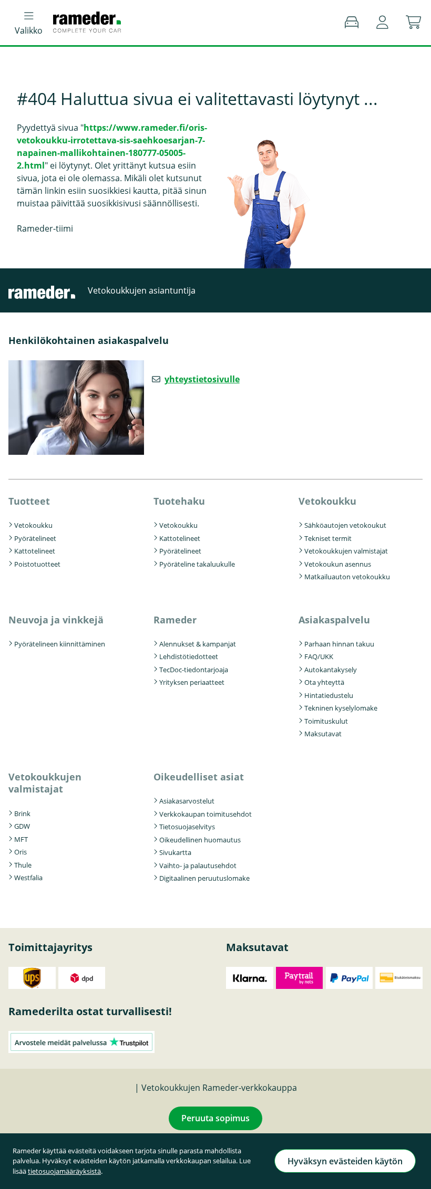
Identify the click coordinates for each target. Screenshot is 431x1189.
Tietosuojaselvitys (187, 826)
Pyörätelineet (35, 538)
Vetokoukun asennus (337, 564)
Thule (23, 865)
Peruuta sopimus (215, 1118)
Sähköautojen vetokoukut (345, 525)
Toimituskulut (326, 721)
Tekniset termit (328, 538)
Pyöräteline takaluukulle (197, 564)
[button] (382, 22)
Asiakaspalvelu (334, 619)
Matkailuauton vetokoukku (347, 576)
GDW (22, 826)
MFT (21, 839)
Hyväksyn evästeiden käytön (345, 1161)
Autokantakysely (330, 669)
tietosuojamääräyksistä (64, 1171)
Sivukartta (175, 852)
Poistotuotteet (37, 564)
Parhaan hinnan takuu (339, 644)
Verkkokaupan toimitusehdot (205, 814)
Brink (22, 813)
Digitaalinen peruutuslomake (204, 878)
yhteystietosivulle (202, 379)
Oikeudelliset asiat (198, 776)
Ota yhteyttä (324, 682)
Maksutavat (323, 733)
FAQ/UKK (318, 656)
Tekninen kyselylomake (340, 708)
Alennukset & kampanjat (197, 644)
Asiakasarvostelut (186, 801)
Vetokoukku (33, 525)
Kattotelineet (34, 551)
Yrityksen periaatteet (191, 682)
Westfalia (28, 877)
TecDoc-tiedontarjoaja (193, 669)
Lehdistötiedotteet (188, 656)
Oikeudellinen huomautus (200, 839)
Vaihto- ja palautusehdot (198, 865)
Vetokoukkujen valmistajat (346, 551)
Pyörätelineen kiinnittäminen (59, 644)
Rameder (175, 619)
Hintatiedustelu (328, 695)
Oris (20, 852)
